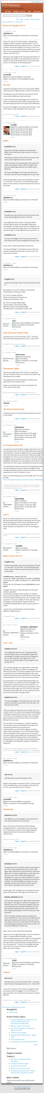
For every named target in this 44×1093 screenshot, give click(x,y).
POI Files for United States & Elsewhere (21, 1060)
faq (17, 19)
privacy (21, 1087)
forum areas (21, 1007)
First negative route (18, 1039)
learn (29, 11)
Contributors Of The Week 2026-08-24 (24, 1042)
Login (17, 66)
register (23, 66)
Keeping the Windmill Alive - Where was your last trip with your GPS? (23, 1072)
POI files (8, 11)
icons (21, 19)
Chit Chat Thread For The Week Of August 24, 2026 (23, 1029)
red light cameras (19, 11)
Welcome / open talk (15, 22)
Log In (33, 2)
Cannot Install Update (18, 1033)
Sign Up (39, 2)
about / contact (35, 19)
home (4, 1007)
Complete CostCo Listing (19, 1063)
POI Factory (11, 5)
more (35, 1044)
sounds (27, 19)
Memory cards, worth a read (20, 1026)
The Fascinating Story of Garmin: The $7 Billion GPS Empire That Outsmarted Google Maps (24, 1021)
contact (27, 1087)
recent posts (13, 1012)
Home (4, 22)
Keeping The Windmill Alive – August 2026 (23, 1036)
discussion (37, 11)
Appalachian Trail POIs (19, 1066)
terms (16, 1087)
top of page (11, 1007)
